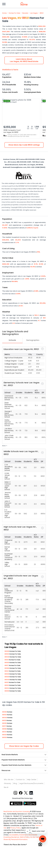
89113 (7, 660)
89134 (7, 688)
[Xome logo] (24, 3)
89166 (7, 668)
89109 (7, 677)
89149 (7, 680)
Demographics (32, 340)
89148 (7, 657)
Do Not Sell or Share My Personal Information (22, 838)
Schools (12, 340)
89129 (7, 674)
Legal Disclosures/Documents (31, 783)
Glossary (7, 783)
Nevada (25, 13)
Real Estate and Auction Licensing (17, 811)
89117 (7, 665)
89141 (7, 671)
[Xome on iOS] (16, 803)
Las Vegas (34, 13)
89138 (7, 651)
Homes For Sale (14, 13)
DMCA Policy (25, 837)
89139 (7, 691)
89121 (42, 13)
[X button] (26, 792)
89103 (7, 654)
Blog (15, 783)
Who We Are (8, 779)
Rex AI (6, 787)
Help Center (31, 779)
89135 (7, 662)
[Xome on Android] (29, 803)
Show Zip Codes (24, 746)
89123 (7, 685)
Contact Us (20, 779)
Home (4, 13)
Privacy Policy (15, 828)
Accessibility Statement (18, 835)
